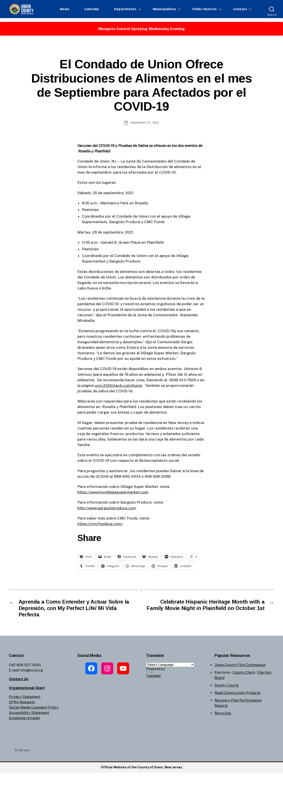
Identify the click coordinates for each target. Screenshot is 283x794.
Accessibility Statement (29, 713)
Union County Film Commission (240, 665)
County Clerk (243, 672)
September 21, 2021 (144, 122)
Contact (240, 9)
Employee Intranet (24, 718)
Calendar (91, 9)
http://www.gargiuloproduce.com (106, 508)
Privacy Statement (24, 697)
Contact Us (18, 679)
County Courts (226, 685)
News (64, 9)
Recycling (222, 713)
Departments (125, 9)
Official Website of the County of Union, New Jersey (141, 767)
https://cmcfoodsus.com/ (99, 524)
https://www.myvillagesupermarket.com (112, 492)
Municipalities (164, 9)
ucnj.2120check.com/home (118, 385)
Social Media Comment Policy (34, 707)
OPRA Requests (22, 702)
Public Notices (204, 9)
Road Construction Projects (237, 693)
